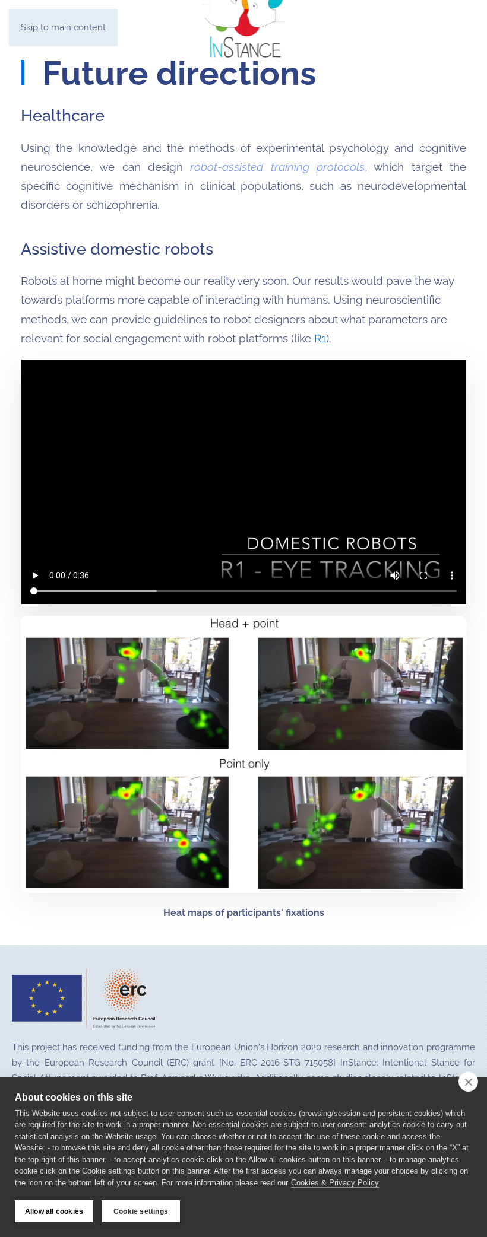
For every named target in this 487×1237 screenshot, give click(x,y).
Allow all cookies (54, 1211)
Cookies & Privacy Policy (335, 1182)
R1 (320, 338)
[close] (468, 1081)
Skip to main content (63, 27)
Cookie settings (140, 1211)
